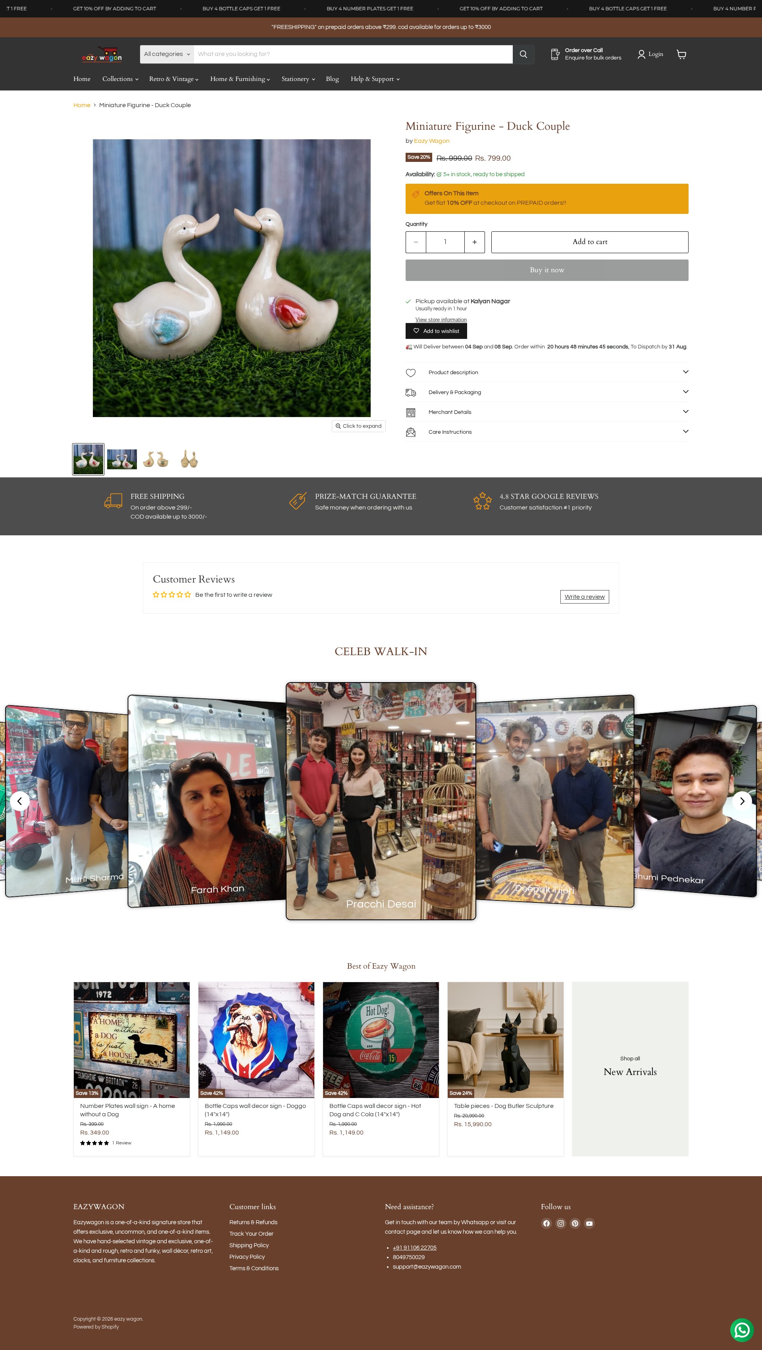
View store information (441, 320)
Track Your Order (251, 1234)
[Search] (523, 54)
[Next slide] (742, 801)
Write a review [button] (585, 597)
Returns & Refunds (253, 1222)
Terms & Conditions (254, 1268)
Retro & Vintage (172, 79)
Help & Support (373, 79)
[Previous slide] (20, 801)
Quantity (416, 224)
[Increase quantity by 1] (475, 242)
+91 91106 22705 (415, 1248)
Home (81, 79)
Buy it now (547, 270)
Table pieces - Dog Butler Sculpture (504, 1106)
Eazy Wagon (432, 141)
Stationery (296, 79)
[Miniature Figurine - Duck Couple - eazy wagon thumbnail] (88, 459)
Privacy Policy (247, 1257)
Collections (118, 79)
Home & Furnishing (238, 79)
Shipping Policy (249, 1245)
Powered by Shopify (96, 1327)
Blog (332, 79)
